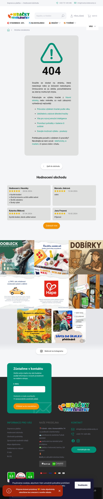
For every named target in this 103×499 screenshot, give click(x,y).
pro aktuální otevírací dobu (51, 457)
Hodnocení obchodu (31, 3)
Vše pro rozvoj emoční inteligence (52, 118)
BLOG (9, 456)
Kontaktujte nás (84, 450)
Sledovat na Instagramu (53, 351)
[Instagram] (78, 440)
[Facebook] (73, 440)
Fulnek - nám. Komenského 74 (53, 428)
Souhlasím (82, 485)
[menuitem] (16, 23)
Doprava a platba (14, 3)
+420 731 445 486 (83, 434)
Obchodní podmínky (15, 437)
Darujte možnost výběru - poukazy (52, 131)
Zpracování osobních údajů (17, 441)
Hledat (62, 16)
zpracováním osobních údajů (27, 399)
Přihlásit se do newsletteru (26, 406)
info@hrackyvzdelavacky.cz (87, 429)
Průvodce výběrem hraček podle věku (53, 109)
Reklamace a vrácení (15, 448)
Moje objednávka (13, 444)
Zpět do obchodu (53, 166)
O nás (9, 452)
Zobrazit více (51, 225)
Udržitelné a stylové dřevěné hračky (52, 114)
